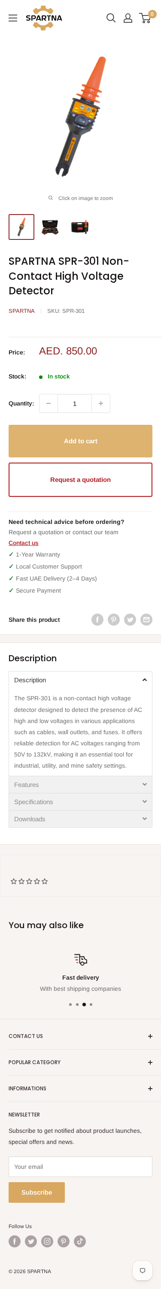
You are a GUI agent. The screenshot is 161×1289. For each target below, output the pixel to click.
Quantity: (21, 403)
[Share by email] (146, 620)
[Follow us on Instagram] (47, 1241)
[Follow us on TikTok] (80, 1241)
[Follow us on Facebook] (15, 1241)
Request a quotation (80, 479)
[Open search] (111, 18)
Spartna (22, 311)
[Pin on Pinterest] (114, 620)
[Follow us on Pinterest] (64, 1241)
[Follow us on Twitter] (31, 1241)
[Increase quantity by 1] (101, 403)
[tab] (80, 679)
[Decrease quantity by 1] (48, 403)
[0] (145, 18)
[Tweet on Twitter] (130, 620)
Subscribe (36, 1192)
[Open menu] (13, 18)
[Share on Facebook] (97, 620)
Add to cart (80, 441)
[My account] (128, 18)
